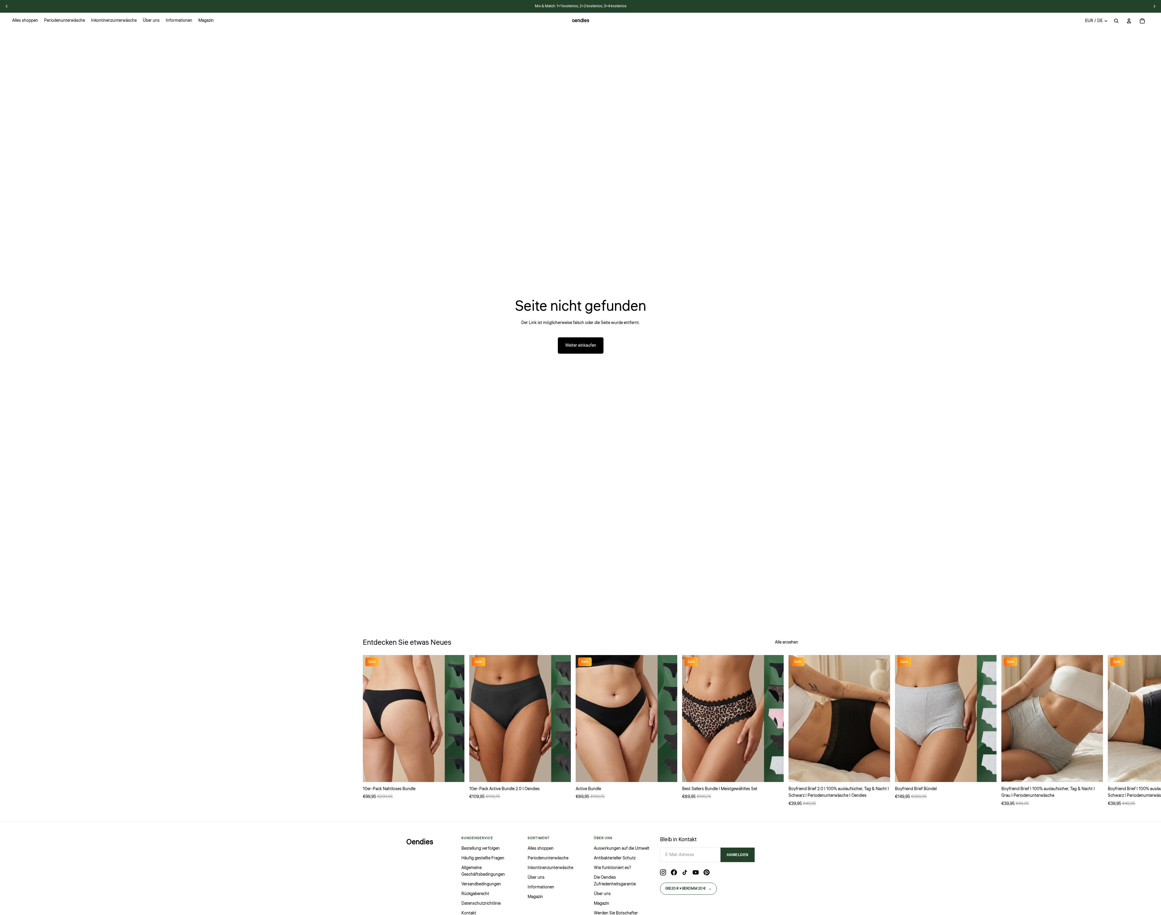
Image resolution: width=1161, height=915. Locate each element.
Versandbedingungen (481, 884)
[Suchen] (1116, 21)
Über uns (536, 877)
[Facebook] (674, 872)
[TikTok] (685, 872)
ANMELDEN (738, 855)
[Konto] (1129, 21)
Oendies (419, 842)
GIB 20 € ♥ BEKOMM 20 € (688, 888)
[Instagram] (663, 872)
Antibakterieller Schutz (615, 858)
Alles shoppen (541, 848)
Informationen (541, 887)
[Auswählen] (455, 772)
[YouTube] (696, 872)
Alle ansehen (786, 642)
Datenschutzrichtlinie (481, 903)
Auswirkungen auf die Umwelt (621, 848)
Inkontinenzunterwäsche (550, 868)
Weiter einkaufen (580, 345)
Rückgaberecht (475, 894)
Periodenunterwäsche (548, 858)
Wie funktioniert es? (612, 868)
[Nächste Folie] (791, 731)
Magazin (535, 897)
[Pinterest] (707, 872)
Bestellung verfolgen (480, 848)
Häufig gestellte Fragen (482, 858)
